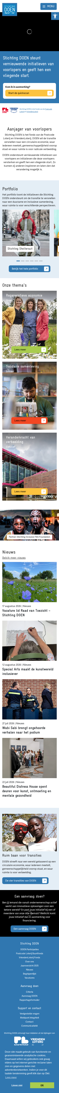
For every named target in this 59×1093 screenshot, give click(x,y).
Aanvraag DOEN (29, 996)
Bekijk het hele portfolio (25, 268)
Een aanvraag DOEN (25, 928)
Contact (29, 1022)
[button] (55, 16)
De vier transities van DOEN (20, 880)
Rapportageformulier (29, 1000)
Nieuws (29, 969)
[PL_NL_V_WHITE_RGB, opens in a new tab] (21, 1043)
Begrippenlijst (29, 974)
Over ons (29, 961)
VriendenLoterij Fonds (29, 957)
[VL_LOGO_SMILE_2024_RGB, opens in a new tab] (14, 110)
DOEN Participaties (29, 949)
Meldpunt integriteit (29, 1017)
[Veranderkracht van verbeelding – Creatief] (29, 467)
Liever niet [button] (16, 1085)
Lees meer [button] (11, 1077)
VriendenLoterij (32, 112)
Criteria (29, 992)
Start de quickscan (18, 93)
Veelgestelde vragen (29, 1013)
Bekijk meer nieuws (14, 557)
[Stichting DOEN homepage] (10, 9)
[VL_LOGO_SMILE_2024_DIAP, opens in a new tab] (38, 1042)
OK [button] (42, 1085)
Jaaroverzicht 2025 (30, 965)
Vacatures (29, 978)
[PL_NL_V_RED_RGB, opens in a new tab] (5, 110)
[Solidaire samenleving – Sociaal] (29, 396)
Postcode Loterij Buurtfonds (29, 953)
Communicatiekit (29, 1026)
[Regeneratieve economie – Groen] (29, 325)
